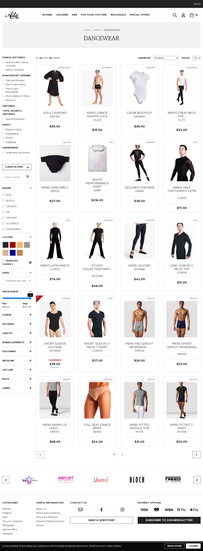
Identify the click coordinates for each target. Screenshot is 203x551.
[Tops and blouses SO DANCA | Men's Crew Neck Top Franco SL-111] (181, 87)
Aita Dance (13, 15)
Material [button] (8, 324)
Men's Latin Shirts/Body (12, 90)
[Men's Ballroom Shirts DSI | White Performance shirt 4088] (97, 158)
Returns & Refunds (46, 517)
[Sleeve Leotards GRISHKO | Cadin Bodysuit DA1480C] (139, 87)
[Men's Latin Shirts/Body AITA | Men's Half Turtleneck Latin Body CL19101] (181, 161)
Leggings (11, 142)
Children (6, 513)
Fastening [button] (9, 351)
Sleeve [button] (6, 315)
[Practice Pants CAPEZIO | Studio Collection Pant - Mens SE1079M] (97, 239)
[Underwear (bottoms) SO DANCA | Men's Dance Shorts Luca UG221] (97, 87)
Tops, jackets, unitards (12, 112)
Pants (6, 124)
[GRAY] (27, 246)
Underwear (10, 147)
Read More (174, 546)
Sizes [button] (5, 272)
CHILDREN (62, 14)
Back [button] (5, 379)
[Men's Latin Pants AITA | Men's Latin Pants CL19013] (54, 239)
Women (6, 508)
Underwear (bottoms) (17, 152)
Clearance (7, 533)
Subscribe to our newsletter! (169, 520)
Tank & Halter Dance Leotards (17, 64)
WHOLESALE (118, 14)
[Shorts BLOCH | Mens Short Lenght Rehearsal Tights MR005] (181, 317)
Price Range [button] (10, 291)
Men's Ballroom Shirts (18, 96)
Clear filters (14, 166)
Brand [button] (6, 188)
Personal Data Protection (50, 521)
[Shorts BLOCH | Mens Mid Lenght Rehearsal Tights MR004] (139, 317)
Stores (197, 4)
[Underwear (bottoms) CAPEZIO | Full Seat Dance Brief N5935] (97, 399)
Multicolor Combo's (10, 262)
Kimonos (10, 100)
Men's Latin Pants (16, 84)
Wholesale (8, 525)
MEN (74, 14)
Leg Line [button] (7, 369)
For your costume (12, 521)
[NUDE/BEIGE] (6, 254)
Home (86, 30)
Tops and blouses (15, 80)
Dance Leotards (13, 57)
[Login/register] (183, 15)
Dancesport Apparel (16, 75)
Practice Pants (14, 129)
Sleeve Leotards (14, 69)
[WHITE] (27, 254)
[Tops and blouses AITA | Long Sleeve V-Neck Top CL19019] (181, 239)
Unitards (8, 105)
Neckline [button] (8, 360)
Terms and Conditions (48, 513)
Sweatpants (12, 133)
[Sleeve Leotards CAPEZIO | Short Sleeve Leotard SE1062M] (54, 317)
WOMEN (47, 14)
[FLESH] (20, 246)
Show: (186, 58)
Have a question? (101, 520)
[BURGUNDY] (13, 246)
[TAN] (20, 254)
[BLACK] (6, 246)
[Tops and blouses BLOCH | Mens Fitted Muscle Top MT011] (139, 399)
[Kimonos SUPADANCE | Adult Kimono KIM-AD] (54, 87)
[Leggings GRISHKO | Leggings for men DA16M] (139, 161)
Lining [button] (6, 388)
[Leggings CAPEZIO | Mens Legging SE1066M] (139, 239)
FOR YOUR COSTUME (94, 14)
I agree (193, 546)
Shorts (9, 137)
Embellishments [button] (13, 342)
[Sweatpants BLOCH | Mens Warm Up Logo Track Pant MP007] (54, 399)
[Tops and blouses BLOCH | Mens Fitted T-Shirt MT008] (181, 399)
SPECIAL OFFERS (140, 14)
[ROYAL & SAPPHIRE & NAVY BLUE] (13, 254)
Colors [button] (7, 237)
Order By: (144, 58)
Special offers (9, 529)
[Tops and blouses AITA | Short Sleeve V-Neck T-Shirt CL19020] (97, 317)
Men (4, 517)
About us (41, 508)
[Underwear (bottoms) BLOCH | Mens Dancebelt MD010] (54, 161)
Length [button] (7, 333)
